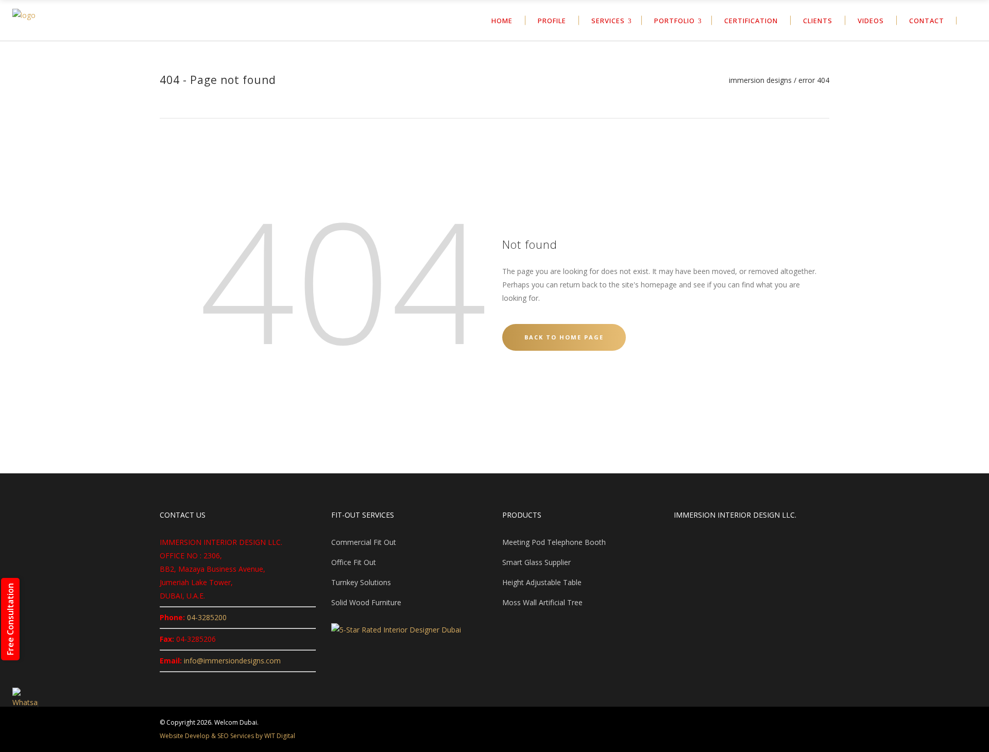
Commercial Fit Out (363, 542)
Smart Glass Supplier (536, 562)
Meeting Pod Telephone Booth (554, 542)
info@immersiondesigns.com (232, 660)
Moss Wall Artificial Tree (542, 602)
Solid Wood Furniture (366, 602)
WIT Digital (279, 735)
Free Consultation (10, 619)
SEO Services (235, 735)
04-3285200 (207, 617)
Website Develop (185, 735)
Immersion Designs (760, 80)
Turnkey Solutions (361, 582)
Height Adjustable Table (542, 582)
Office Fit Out (353, 562)
